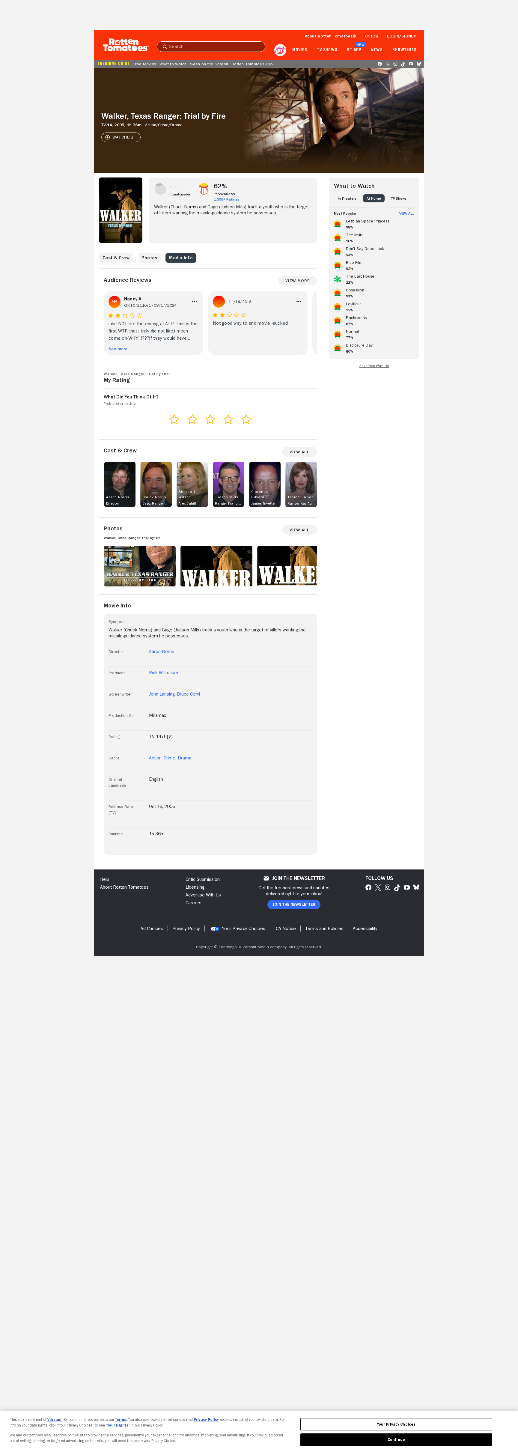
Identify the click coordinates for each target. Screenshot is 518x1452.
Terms (120, 1419)
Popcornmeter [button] (224, 194)
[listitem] (374, 223)
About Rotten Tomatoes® (330, 36)
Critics (371, 36)
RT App (354, 50)
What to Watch (172, 64)
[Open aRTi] (280, 50)
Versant (54, 1419)
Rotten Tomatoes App (252, 64)
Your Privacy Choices (243, 928)
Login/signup (401, 36)
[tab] (347, 198)
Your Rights (117, 1425)
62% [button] (220, 186)
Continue (396, 1440)
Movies (299, 50)
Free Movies (144, 64)
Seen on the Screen (209, 64)
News (377, 50)
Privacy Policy (206, 1419)
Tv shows (327, 50)
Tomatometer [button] (180, 194)
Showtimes (404, 50)
